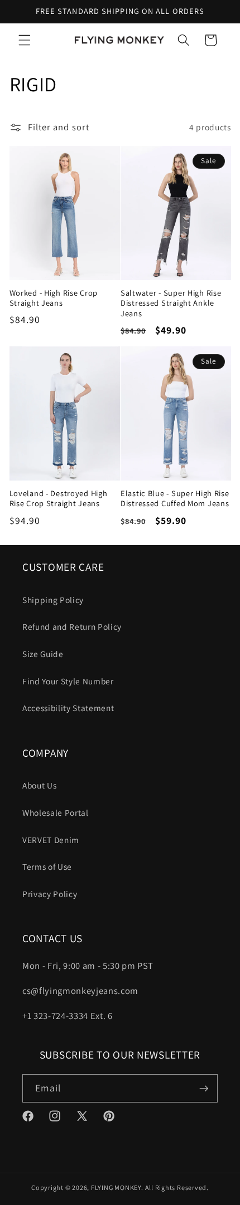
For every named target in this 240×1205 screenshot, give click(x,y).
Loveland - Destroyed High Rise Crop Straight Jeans (58, 498)
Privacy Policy (49, 893)
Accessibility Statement (68, 707)
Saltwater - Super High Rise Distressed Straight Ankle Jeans (171, 303)
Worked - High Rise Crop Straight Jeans (53, 298)
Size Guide (43, 653)
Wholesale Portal (55, 812)
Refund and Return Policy (72, 626)
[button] (24, 40)
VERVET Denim (50, 839)
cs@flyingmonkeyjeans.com (80, 990)
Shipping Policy (53, 599)
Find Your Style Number (68, 681)
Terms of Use (47, 866)
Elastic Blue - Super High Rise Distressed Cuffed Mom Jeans (175, 498)
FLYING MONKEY (116, 1187)
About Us (39, 785)
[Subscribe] (203, 1088)
